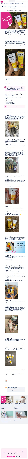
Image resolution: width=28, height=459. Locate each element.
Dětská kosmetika (12, 3)
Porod (18, 420)
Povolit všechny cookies (11, 456)
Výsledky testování (3, 408)
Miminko (16, 420)
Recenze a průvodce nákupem (6, 3)
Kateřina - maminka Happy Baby (13, 380)
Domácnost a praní (8, 420)
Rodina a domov (3, 420)
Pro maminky (21, 420)
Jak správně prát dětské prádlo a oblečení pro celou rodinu (6, 418)
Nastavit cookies (18, 456)
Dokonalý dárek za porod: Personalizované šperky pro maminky (20, 418)
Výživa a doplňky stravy (17, 408)
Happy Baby (2, 3)
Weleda (6, 41)
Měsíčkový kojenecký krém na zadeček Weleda (19, 3)
